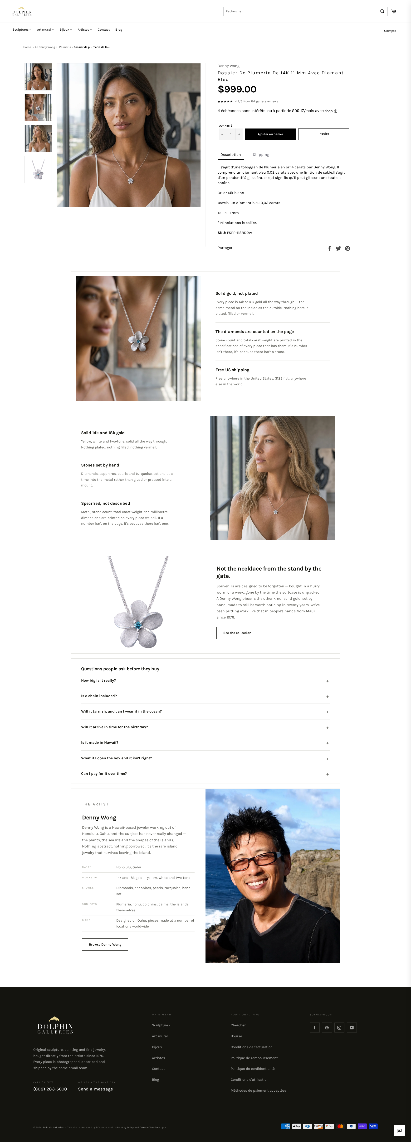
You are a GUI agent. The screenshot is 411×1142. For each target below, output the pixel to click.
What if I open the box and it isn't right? (116, 758)
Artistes (84, 30)
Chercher (238, 1025)
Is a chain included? (99, 696)
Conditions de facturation (252, 1047)
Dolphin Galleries (53, 1127)
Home (27, 47)
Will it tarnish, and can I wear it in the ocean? (121, 711)
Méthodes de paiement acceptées (259, 1090)
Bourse (236, 1036)
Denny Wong (229, 65)
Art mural (44, 30)
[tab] (231, 155)
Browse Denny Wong (105, 944)
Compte (390, 31)
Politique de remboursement (254, 1058)
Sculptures (21, 30)
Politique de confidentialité (253, 1068)
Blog (118, 30)
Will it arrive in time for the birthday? (114, 727)
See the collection (237, 633)
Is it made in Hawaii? (99, 742)
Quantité (225, 125)
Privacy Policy (125, 1127)
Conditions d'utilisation (250, 1079)
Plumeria (65, 47)
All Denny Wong (45, 47)
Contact (104, 30)
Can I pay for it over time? (104, 773)
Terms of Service (149, 1127)
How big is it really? (98, 680)
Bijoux (65, 30)
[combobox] (305, 11)
